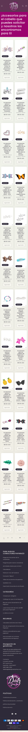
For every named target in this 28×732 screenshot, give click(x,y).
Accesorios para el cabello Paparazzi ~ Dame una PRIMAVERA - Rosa (21, 478)
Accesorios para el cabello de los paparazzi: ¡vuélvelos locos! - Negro (20, 396)
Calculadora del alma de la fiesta (12, 622)
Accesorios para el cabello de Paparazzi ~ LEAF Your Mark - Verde (7, 477)
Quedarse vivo (7, 583)
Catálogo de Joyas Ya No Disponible (13, 599)
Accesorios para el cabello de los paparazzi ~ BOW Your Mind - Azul (7, 190)
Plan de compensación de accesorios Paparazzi (13, 627)
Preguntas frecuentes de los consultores (11, 558)
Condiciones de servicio (9, 697)
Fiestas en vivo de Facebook (11, 573)
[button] (2, 6)
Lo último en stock (8, 613)
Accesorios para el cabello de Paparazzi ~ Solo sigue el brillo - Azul (21, 274)
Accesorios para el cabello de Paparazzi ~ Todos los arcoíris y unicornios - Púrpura (7, 65)
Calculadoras (6, 569)
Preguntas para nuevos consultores (13, 563)
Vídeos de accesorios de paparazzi (13, 579)
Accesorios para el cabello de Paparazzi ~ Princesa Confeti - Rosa (21, 355)
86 (20, 537)
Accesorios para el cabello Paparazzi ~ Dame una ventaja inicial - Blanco (21, 233)
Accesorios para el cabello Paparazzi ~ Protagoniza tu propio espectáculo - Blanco (7, 355)
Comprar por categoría (9, 596)
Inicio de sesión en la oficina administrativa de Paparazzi (11, 637)
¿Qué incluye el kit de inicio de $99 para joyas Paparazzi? (13, 608)
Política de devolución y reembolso (13, 701)
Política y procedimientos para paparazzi (11, 632)
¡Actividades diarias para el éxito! (12, 566)
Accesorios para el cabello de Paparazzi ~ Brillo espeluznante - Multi (21, 191)
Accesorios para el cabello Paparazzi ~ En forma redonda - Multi (7, 314)
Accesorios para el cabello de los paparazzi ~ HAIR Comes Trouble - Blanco (20, 107)
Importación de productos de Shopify (13, 586)
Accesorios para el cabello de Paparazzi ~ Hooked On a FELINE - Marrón (7, 273)
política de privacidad (9, 704)
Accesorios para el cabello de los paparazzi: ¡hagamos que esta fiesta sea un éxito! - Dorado (20, 149)
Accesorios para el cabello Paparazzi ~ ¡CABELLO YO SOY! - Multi (21, 518)
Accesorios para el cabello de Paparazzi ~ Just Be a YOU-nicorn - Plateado (7, 107)
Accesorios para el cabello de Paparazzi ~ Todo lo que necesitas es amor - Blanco (7, 233)
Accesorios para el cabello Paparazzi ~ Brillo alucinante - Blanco (21, 313)
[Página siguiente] (24, 537)
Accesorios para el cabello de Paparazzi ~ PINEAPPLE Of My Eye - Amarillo (7, 396)
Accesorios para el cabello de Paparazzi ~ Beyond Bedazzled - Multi (21, 65)
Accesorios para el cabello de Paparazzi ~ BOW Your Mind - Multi (21, 436)
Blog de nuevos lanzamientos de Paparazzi (12, 603)
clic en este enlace (12, 649)
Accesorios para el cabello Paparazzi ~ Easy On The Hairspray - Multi (7, 519)
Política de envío (7, 707)
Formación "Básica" (8, 576)
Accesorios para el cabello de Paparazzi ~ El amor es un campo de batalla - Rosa (7, 148)
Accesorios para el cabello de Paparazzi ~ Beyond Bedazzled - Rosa (7, 437)
